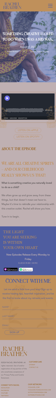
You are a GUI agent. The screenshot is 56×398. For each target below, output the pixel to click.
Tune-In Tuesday (43, 51)
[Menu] (50, 5)
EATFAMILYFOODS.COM (36, 395)
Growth (33, 51)
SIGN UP (14, 332)
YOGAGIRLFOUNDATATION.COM (39, 390)
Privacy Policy (9, 375)
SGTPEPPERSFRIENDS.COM (37, 392)
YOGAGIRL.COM (33, 387)
